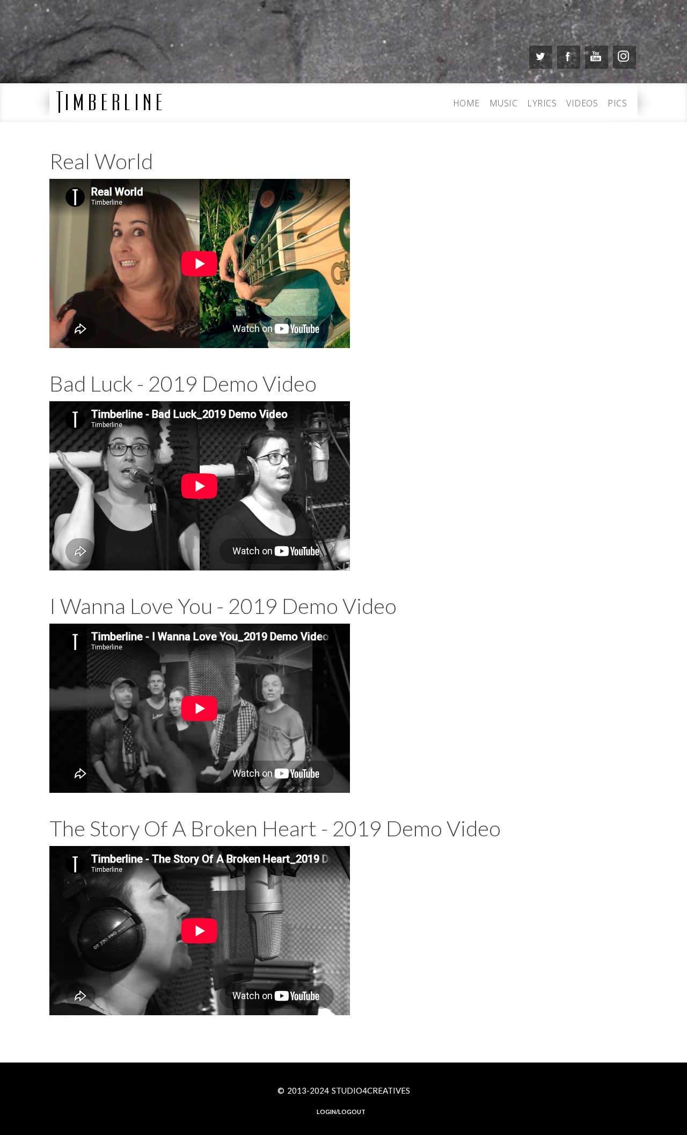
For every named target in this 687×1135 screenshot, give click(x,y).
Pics (617, 103)
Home (466, 103)
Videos (582, 103)
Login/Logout (341, 1111)
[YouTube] (596, 57)
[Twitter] (540, 57)
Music (503, 103)
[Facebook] (568, 57)
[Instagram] (624, 57)
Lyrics (542, 103)
